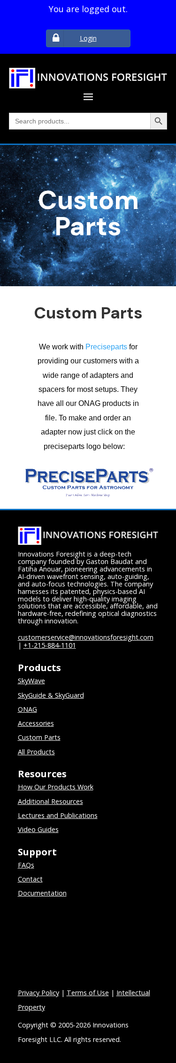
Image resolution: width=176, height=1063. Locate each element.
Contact (30, 879)
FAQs (26, 865)
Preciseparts (106, 347)
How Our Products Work (55, 786)
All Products (36, 751)
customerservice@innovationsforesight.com (85, 637)
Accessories (36, 723)
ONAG (27, 709)
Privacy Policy (38, 992)
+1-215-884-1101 (49, 645)
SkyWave (31, 680)
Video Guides (38, 829)
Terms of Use (88, 992)
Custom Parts (39, 737)
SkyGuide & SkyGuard (51, 695)
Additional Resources (50, 801)
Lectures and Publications (58, 815)
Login (88, 38)
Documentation (42, 893)
